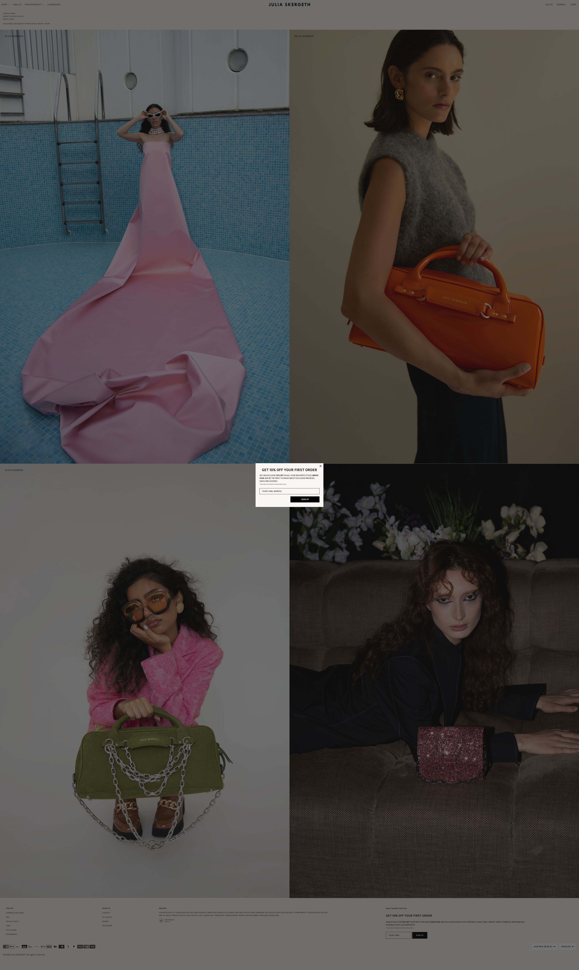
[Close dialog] (320, 466)
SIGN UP (305, 499)
